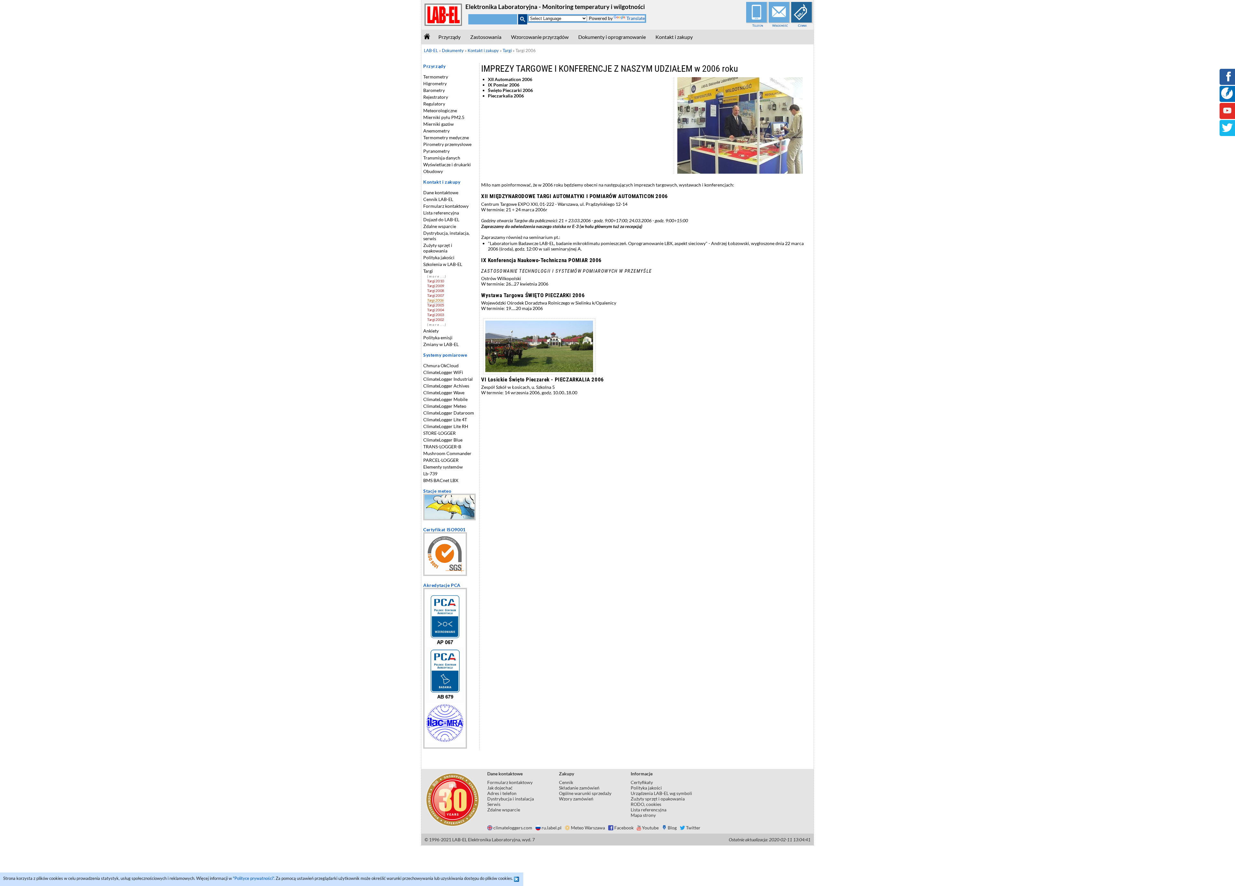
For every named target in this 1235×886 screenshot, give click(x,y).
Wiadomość (780, 25)
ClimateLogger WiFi (443, 372)
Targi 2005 (435, 305)
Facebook (624, 827)
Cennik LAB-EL (438, 199)
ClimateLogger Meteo (444, 406)
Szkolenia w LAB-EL (442, 264)
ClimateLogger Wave (443, 392)
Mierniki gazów (438, 124)
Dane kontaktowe (440, 192)
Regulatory (434, 103)
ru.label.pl (552, 827)
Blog (672, 827)
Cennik (802, 25)
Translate (636, 18)
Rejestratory (435, 97)
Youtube (650, 827)
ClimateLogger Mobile (445, 399)
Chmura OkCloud (441, 365)
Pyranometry (436, 151)
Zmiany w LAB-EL (441, 344)
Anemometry (436, 130)
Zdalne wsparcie (439, 226)
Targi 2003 (435, 314)
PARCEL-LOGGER (441, 460)
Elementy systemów (443, 467)
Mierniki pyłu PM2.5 (443, 117)
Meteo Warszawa (588, 827)
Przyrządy (449, 37)
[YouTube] (1227, 115)
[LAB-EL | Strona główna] (443, 24)
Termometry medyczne (446, 137)
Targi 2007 (435, 295)
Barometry (434, 90)
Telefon (757, 25)
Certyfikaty (642, 782)
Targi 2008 (435, 290)
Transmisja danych (441, 157)
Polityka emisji (438, 337)
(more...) (437, 276)
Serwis (493, 804)
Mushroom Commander (447, 453)
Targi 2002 (435, 319)
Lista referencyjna (441, 212)
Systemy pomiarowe (445, 355)
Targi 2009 (435, 285)
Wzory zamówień (576, 798)
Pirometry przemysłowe (447, 144)
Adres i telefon (502, 793)
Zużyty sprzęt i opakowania (437, 247)
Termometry (435, 76)
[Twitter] (1227, 132)
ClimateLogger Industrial (448, 379)
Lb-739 (430, 473)
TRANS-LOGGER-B (442, 446)
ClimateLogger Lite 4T (445, 419)
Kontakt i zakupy (674, 37)
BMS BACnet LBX (440, 480)
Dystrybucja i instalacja (510, 798)
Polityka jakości (438, 257)
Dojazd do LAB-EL (441, 219)
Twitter (693, 827)
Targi (428, 271)
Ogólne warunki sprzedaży (585, 793)
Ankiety (431, 330)
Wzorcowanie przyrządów (540, 37)
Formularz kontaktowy (446, 206)
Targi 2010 (435, 281)
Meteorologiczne (440, 110)
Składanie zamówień (579, 787)
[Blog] (1227, 97)
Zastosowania (485, 37)
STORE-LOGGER (439, 433)
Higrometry (435, 83)
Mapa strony (643, 815)
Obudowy (433, 171)
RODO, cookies (646, 804)
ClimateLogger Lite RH (445, 426)
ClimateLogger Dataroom (448, 413)
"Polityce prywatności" (253, 878)
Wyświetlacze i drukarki (447, 164)
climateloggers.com (512, 827)
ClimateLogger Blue (442, 440)
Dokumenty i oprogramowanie (612, 37)
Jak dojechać (500, 787)
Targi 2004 (435, 309)
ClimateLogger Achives (446, 385)
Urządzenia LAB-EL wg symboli (661, 793)
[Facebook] (1227, 81)
